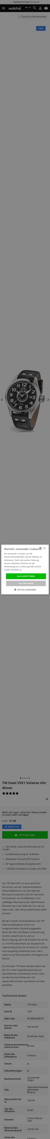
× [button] (44, 548)
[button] (25, 589)
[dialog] (25, 569)
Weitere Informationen (32, 569)
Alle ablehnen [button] (25, 583)
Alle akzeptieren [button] (26, 576)
